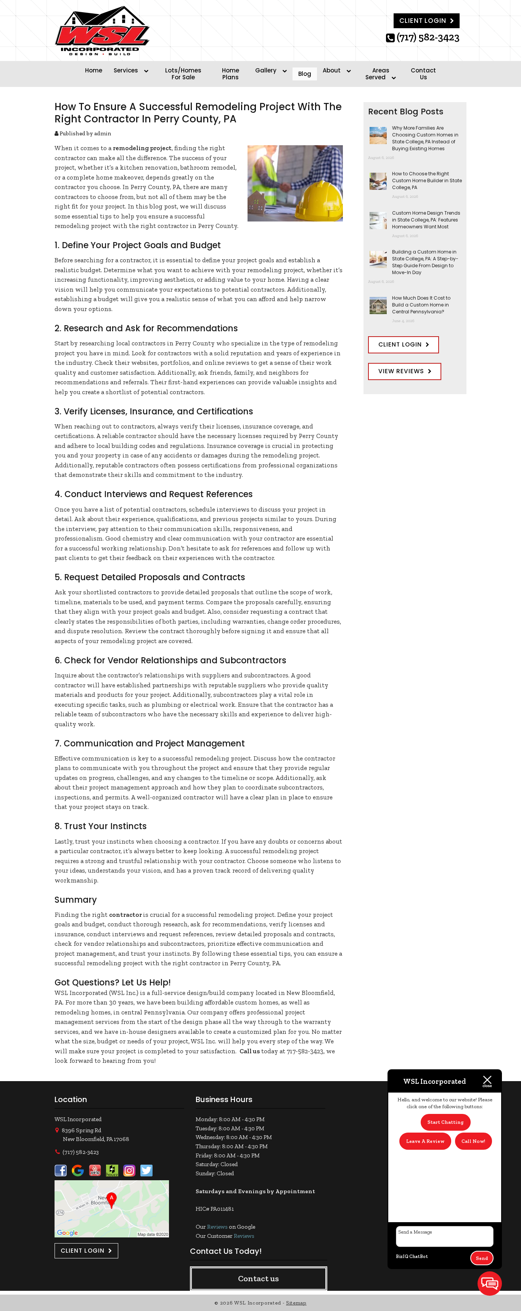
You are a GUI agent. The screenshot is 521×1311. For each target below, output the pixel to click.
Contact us (258, 1278)
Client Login (422, 20)
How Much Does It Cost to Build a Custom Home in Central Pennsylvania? (421, 305)
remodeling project (142, 148)
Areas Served (377, 73)
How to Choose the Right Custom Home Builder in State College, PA (427, 180)
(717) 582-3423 (428, 37)
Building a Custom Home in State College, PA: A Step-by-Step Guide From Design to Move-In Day (425, 262)
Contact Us (423, 73)
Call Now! (473, 1141)
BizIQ (402, 1256)
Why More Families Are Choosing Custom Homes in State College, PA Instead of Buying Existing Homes (425, 138)
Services (126, 70)
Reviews (217, 1226)
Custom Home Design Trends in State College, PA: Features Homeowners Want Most (426, 220)
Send (482, 1258)
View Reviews (401, 371)
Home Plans (230, 73)
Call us (250, 1051)
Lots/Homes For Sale (183, 73)
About (332, 70)
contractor (125, 914)
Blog (304, 74)
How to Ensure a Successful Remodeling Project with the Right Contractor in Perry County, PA (198, 112)
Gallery (266, 70)
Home (93, 70)
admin (102, 133)
